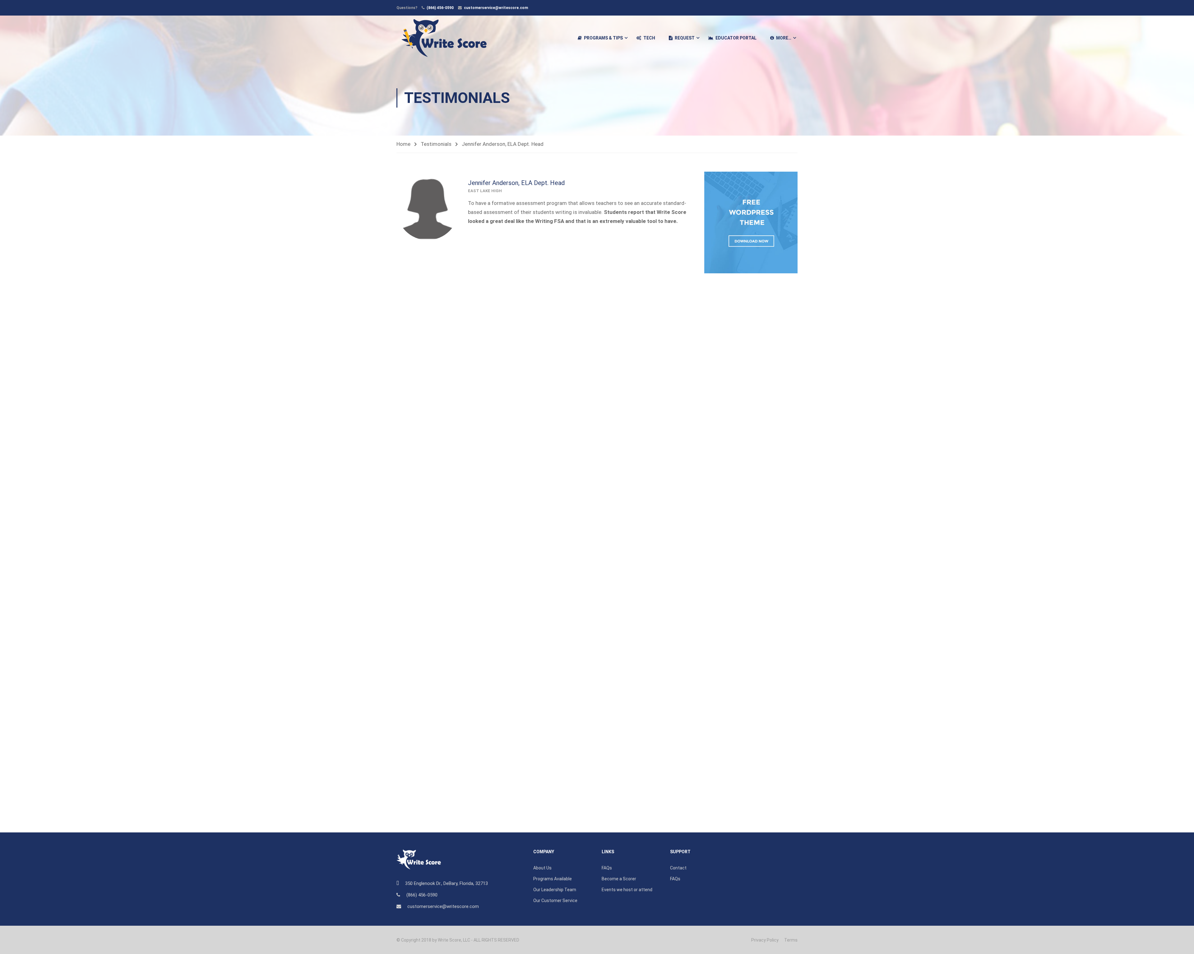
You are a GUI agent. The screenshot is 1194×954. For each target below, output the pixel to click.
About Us (542, 867)
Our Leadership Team (554, 889)
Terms (791, 940)
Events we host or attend (627, 889)
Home (403, 144)
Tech (649, 37)
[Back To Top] (1181, 943)
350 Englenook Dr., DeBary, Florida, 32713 (446, 883)
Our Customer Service (555, 900)
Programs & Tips (603, 37)
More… (783, 37)
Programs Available (552, 878)
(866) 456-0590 (440, 8)
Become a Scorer (619, 878)
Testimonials (436, 144)
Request (685, 37)
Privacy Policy (765, 940)
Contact (678, 867)
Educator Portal (736, 37)
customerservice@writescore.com (496, 8)
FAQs (607, 867)
